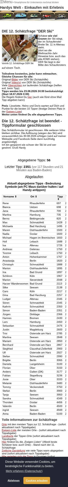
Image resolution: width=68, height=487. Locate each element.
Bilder (15, 79)
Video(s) (16, 82)
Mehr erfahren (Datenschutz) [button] (24, 471)
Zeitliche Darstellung (13, 450)
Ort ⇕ (33, 196)
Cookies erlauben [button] (37, 480)
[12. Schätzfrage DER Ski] (20, 48)
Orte (4, 424)
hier (30, 97)
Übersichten (15, 85)
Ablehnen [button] (14, 480)
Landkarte (7, 436)
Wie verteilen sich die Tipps (17, 456)
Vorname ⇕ (10, 196)
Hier (4, 441)
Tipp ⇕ (60, 197)
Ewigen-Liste (13, 111)
